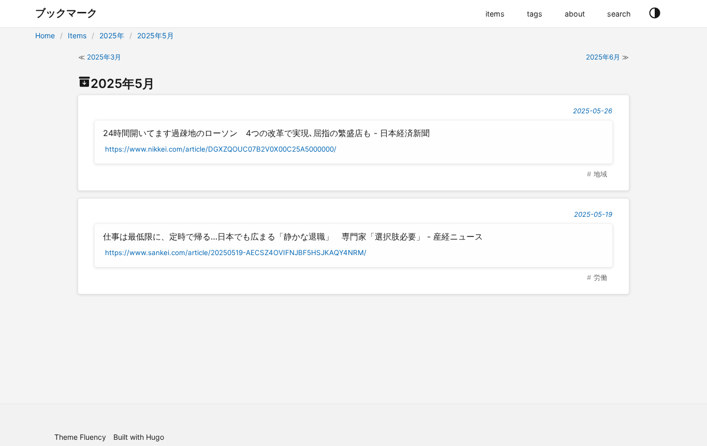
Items (77, 35)
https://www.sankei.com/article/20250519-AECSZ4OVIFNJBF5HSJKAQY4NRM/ (235, 252)
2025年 (111, 35)
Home (45, 35)
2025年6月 (603, 57)
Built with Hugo (138, 437)
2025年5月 (155, 35)
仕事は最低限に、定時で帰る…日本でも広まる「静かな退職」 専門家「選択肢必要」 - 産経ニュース (293, 236)
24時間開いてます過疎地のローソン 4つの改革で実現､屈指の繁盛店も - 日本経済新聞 (266, 133)
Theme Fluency (80, 437)
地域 (600, 174)
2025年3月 (104, 57)
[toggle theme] (654, 13)
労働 (600, 277)
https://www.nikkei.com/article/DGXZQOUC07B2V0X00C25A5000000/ (220, 149)
